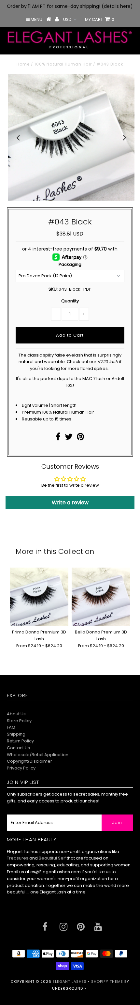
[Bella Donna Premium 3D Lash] (101, 597)
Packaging (70, 264)
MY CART (99, 19)
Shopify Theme (107, 981)
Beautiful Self (52, 858)
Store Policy (19, 721)
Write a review (70, 502)
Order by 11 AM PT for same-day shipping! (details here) (70, 6)
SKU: (53, 289)
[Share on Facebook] (58, 438)
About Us (16, 714)
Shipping (16, 734)
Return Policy (20, 741)
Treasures (18, 858)
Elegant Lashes (70, 981)
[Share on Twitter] (69, 438)
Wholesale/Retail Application (37, 755)
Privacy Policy (21, 768)
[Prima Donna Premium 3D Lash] (39, 597)
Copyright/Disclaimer (29, 761)
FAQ (11, 727)
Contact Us (18, 748)
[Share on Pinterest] (80, 438)
